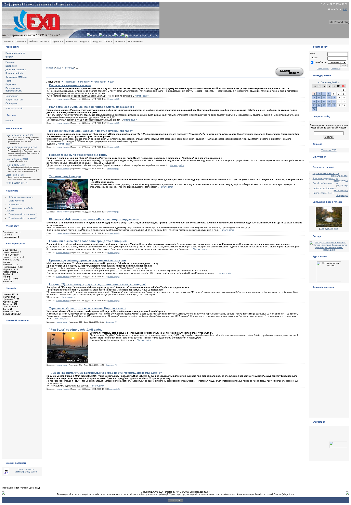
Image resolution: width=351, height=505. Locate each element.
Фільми (9, 120)
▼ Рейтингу (83, 82)
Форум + (84, 41)
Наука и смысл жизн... (324, 173)
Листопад (69, 67)
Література (342, 195)
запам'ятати (320, 62)
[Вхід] (150, 35)
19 (329, 101)
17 (319, 101)
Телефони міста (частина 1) (23, 214)
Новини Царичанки (15, 183)
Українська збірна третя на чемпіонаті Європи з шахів (87, 308)
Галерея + (21, 41)
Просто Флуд (341, 181)
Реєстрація (108, 35)
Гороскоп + (57, 41)
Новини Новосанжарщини (19, 147)
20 (334, 101)
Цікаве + (44, 41)
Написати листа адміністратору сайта (26, 470)
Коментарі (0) (113, 99)
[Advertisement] (175, 57)
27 (334, 105)
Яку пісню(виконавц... (324, 183)
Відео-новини (12, 175)
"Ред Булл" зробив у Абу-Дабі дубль (76, 329)
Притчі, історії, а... (322, 193)
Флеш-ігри (120, 41)
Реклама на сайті (14, 108)
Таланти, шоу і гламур (65, 176)
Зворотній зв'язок (14, 99)
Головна (94, 35)
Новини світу (12, 165)
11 (324, 97)
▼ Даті (110, 82)
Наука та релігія (339, 176)
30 (314, 109)
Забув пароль (323, 69)
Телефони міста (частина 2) (23, 218)
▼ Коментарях (98, 82)
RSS (345, 9)
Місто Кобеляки (16, 200)
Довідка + (97, 41)
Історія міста (15, 204)
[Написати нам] (156, 35)
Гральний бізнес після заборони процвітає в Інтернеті (88, 241)
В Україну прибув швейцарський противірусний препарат (91, 130)
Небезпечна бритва (323, 188)
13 (334, 97)
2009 (58, 67)
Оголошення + (135, 41)
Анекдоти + (71, 41)
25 (324, 105)
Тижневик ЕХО (329, 150)
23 (314, 105)
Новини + (8, 41)
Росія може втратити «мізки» (70, 85)
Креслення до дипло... (324, 178)
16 (314, 101)
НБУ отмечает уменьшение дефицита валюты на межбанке (91, 106)
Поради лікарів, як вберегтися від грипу (78, 154)
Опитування (11, 96)
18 (324, 101)
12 (329, 97)
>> (337, 173)
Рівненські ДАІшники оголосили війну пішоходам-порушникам (94, 219)
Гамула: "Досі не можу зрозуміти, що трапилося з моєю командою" (97, 284)
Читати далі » (142, 96)
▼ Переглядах (68, 82)
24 (319, 105)
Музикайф (342, 185)
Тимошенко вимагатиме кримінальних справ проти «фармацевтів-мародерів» (105, 372)
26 (329, 105)
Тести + (108, 41)
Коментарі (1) (113, 212)
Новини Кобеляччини (16, 135)
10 (319, 97)
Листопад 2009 (329, 82)
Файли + (33, 41)
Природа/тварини (329, 228)
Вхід (119, 35)
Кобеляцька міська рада (21, 197)
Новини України (14, 159)
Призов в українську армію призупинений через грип (87, 260)
